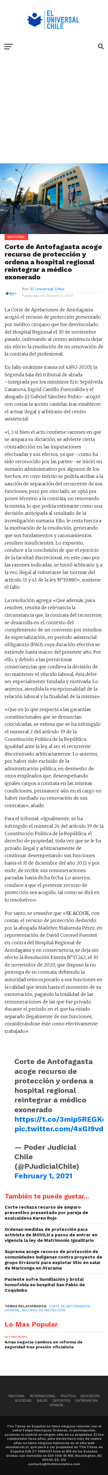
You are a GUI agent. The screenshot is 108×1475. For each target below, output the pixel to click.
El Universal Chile (47, 289)
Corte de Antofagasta (69, 1306)
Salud (42, 1401)
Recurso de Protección (43, 1310)
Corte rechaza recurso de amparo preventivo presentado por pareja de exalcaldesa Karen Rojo (46, 1212)
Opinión (56, 1405)
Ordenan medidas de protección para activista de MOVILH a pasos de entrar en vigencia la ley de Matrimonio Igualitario (51, 1235)
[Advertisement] (54, 113)
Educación (90, 1396)
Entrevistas (86, 1401)
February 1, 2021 (43, 1175)
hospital (12, 1310)
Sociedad (23, 1401)
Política (68, 1396)
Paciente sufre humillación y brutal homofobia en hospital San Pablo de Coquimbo (45, 1285)
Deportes (61, 1401)
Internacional (43, 1396)
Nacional (17, 1396)
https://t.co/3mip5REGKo (60, 1119)
